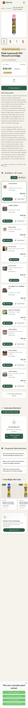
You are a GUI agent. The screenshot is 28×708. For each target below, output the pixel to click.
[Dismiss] (25, 515)
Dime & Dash (12, 227)
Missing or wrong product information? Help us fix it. (14, 165)
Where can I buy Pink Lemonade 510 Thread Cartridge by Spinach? (13, 462)
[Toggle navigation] (24, 2)
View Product (20, 199)
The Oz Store (12, 246)
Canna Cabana (13, 183)
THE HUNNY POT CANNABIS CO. (16, 287)
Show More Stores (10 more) (15, 395)
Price (15, 177)
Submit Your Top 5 (14, 530)
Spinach (9, 8)
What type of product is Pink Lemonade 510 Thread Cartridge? (13, 470)
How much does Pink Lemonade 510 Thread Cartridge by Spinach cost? (13, 454)
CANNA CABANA (13, 205)
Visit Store (9, 199)
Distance (23, 177)
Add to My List (15, 88)
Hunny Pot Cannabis (14, 310)
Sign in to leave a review (11, 412)
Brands (3, 8)
